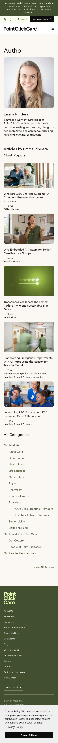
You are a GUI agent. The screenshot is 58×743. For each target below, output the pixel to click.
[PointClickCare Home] (20, 28)
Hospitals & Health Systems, (18, 377)
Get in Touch (12, 687)
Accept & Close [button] (29, 735)
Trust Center (10, 677)
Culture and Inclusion (14, 672)
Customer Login (11, 649)
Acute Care (16, 451)
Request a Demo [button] (40, 19)
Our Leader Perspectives (20, 553)
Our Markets (11, 445)
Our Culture (16, 540)
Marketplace (17, 477)
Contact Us (9, 638)
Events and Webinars (14, 627)
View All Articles (44, 567)
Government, (10, 373)
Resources (9, 622)
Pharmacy (15, 490)
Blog (6, 644)
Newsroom (9, 616)
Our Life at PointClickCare (20, 534)
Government (17, 458)
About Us (8, 610)
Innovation (37, 377)
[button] (53, 29)
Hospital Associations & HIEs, (32, 373)
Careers (8, 666)
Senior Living (17, 521)
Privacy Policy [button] (14, 727)
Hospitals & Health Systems (18, 424)
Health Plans (10, 317)
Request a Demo (12, 633)
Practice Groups (12, 261)
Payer (12, 483)
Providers (15, 502)
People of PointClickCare (25, 547)
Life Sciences (17, 470)
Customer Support (13, 655)
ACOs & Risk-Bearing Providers (33, 509)
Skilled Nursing (11, 209)
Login (10, 19)
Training (7, 661)
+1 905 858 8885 (14, 701)
